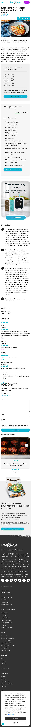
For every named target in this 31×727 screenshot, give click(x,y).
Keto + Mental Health (7, 597)
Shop (26, 2)
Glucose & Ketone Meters (8, 638)
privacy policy (8, 524)
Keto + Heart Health (6, 595)
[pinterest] (19, 580)
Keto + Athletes (5, 590)
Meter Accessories (6, 643)
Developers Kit (5, 681)
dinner (2, 40)
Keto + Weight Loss (6, 604)
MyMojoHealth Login (6, 620)
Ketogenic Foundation (7, 684)
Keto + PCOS (4, 602)
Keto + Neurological (6, 599)
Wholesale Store (5, 650)
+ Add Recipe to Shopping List (13, 169)
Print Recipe (24, 18)
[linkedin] (2, 580)
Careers (3, 663)
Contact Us (4, 613)
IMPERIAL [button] (17, 112)
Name (3, 414)
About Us (3, 658)
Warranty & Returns (6, 627)
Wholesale (4, 686)
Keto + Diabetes (5, 592)
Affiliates (3, 679)
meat (21, 42)
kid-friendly (23, 40)
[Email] (28, 580)
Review (3, 399)
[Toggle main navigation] (2, 2)
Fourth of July (8, 42)
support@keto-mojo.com (15, 549)
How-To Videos (5, 617)
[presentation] (26, 445)
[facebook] (7, 580)
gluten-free (17, 40)
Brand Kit (3, 661)
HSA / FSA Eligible (6, 640)
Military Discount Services (8, 645)
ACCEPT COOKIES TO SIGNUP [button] (13, 529)
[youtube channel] (15, 580)
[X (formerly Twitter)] (24, 580)
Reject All (15, 722)
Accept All (15, 718)
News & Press (5, 668)
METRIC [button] (24, 112)
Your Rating (4, 393)
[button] (2, 15)
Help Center (4, 615)
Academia (3, 676)
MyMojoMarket (5, 648)
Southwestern (16, 42)
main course (11, 40)
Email (3, 419)
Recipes (16, 460)
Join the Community (6, 635)
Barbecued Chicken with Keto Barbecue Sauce (15, 465)
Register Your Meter (6, 622)
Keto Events (4, 666)
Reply (2, 338)
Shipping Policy (5, 625)
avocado (25, 42)
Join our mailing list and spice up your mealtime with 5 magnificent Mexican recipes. (14, 425)
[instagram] (11, 580)
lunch (6, 40)
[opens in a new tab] (15, 199)
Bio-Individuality (15, 96)
